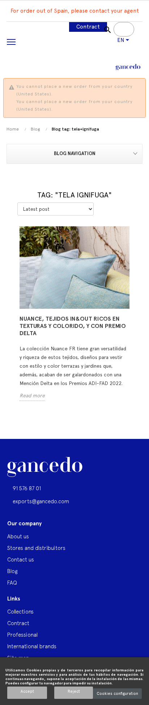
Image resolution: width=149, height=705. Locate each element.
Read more (32, 395)
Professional (22, 635)
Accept (27, 691)
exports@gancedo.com (41, 501)
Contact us (20, 559)
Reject (74, 691)
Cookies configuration (117, 693)
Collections (20, 611)
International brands (31, 646)
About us (18, 536)
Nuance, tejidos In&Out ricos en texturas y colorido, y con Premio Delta (73, 326)
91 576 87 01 (27, 488)
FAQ (12, 583)
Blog (12, 571)
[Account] (112, 49)
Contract (88, 27)
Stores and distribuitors (36, 548)
